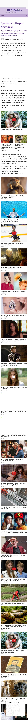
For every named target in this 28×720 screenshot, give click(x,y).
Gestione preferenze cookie (21, 718)
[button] (27, 15)
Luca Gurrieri (7, 39)
